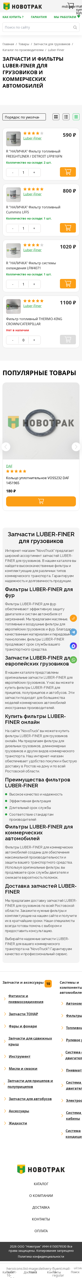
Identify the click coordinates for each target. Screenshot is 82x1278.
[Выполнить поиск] (75, 27)
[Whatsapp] (73, 659)
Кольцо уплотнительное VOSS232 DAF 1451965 (37, 480)
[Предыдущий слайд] (5, 446)
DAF (9, 466)
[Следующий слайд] (76, 446)
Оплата (41, 1231)
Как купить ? (13, 17)
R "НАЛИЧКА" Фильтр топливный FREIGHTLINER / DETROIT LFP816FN (34, 154)
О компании (41, 1195)
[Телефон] (73, 618)
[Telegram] (73, 632)
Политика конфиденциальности (41, 1256)
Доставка (41, 1207)
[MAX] (73, 646)
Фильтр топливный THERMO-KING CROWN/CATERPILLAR (34, 321)
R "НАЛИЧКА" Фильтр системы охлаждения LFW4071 (31, 265)
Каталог (41, 1184)
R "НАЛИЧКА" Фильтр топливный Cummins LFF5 (33, 209)
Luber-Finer (32, 138)
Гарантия (39, 17)
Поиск (75, 1270)
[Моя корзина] (70, 6)
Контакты (41, 1219)
